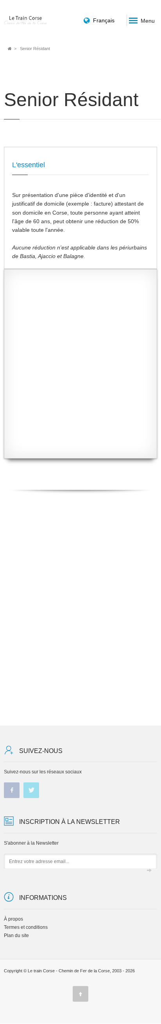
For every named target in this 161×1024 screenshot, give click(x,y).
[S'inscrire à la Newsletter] (149, 870)
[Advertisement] (80, 369)
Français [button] (103, 20)
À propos (13, 919)
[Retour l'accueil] (25, 20)
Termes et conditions (26, 927)
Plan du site (16, 935)
